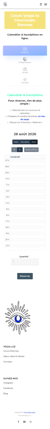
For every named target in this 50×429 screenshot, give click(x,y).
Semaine (25, 142)
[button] (45, 4)
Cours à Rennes (11, 351)
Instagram (8, 383)
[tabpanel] (25, 188)
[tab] (25, 51)
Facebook (8, 388)
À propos (7, 362)
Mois (16, 142)
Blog (5, 393)
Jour (34, 142)
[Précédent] (14, 149)
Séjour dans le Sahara (14, 356)
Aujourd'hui (31, 149)
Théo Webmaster (29, 412)
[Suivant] (20, 149)
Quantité (23, 256)
